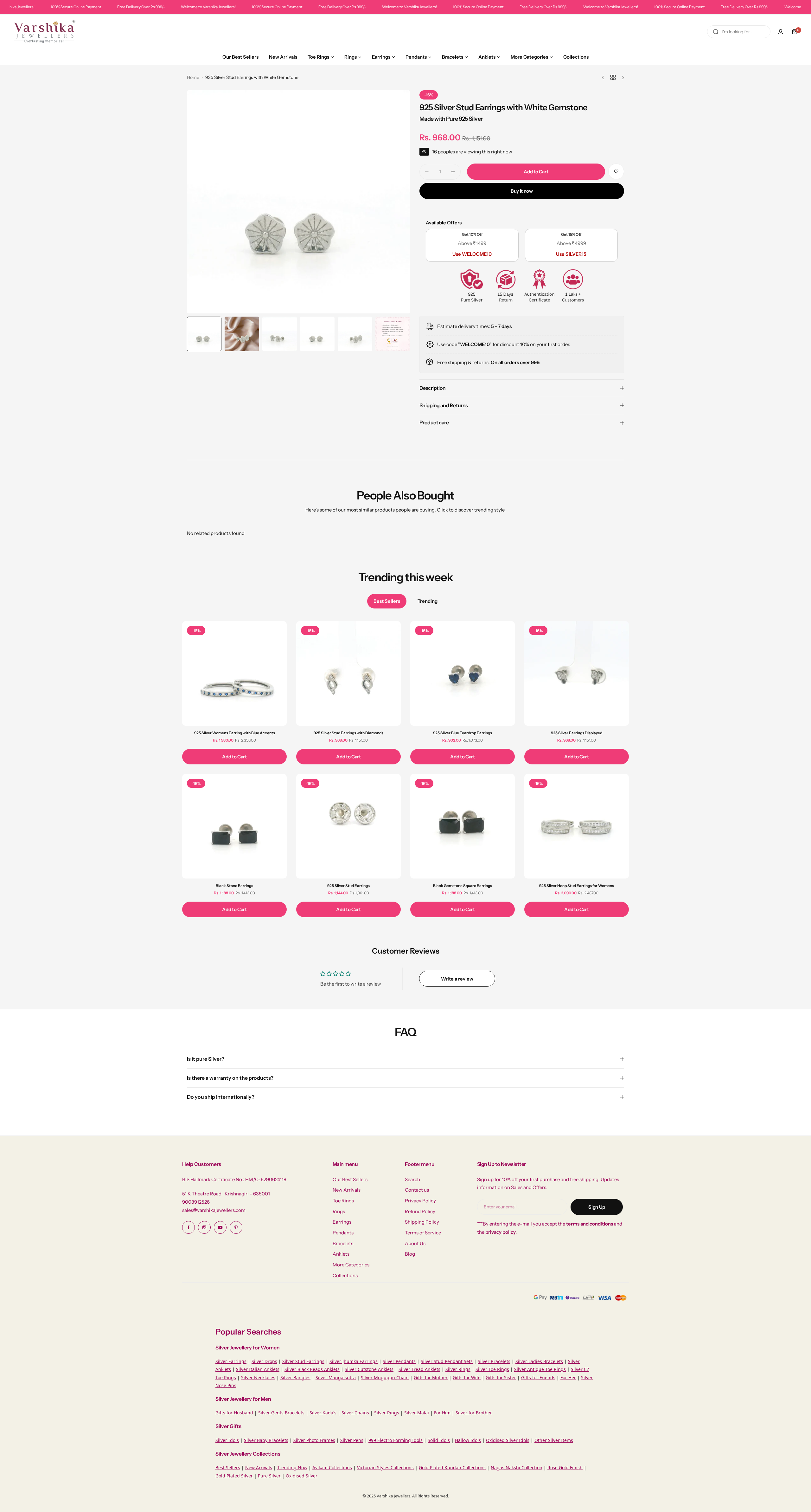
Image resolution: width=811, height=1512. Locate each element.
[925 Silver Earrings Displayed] (576, 673)
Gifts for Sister (501, 1377)
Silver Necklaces (258, 1377)
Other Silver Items (553, 1440)
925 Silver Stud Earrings (348, 885)
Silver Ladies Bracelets (539, 1361)
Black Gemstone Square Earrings (462, 885)
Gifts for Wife (467, 1377)
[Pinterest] (236, 1227)
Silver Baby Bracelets (266, 1440)
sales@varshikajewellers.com (214, 1210)
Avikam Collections (332, 1467)
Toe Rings (343, 1201)
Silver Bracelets (494, 1361)
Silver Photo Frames (314, 1440)
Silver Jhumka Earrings (353, 1361)
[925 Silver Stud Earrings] (348, 826)
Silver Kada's (323, 1413)
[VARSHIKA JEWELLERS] (44, 31)
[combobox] (738, 31)
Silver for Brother (474, 1413)
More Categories (351, 1265)
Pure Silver (269, 1476)
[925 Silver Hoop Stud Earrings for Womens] (576, 826)
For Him (442, 1413)
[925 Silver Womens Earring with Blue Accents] (234, 673)
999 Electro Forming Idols (395, 1440)
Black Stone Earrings (234, 885)
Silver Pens (351, 1440)
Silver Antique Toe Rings (540, 1369)
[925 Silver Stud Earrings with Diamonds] (348, 673)
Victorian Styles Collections (385, 1467)
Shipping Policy (422, 1222)
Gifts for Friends (538, 1377)
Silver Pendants (399, 1361)
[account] (781, 32)
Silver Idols (227, 1440)
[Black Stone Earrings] (234, 826)
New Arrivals (347, 1190)
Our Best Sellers (350, 1179)
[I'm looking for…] (716, 31)
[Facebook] (188, 1227)
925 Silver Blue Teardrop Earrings (462, 732)
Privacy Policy (420, 1201)
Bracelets (343, 1243)
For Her (568, 1377)
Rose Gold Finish (565, 1467)
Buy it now (522, 191)
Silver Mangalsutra (336, 1377)
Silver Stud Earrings (303, 1361)
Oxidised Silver (301, 1476)
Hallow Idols (468, 1440)
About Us (415, 1243)
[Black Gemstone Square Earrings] (462, 826)
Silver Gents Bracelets (281, 1413)
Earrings (342, 1222)
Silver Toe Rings (492, 1369)
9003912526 (196, 1202)
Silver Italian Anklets (257, 1369)
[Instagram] (204, 1227)
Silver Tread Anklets (419, 1369)
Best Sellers (227, 1467)
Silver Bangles (295, 1377)
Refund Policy (420, 1211)
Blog (410, 1254)
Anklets (341, 1254)
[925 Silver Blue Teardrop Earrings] (462, 673)
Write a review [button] (457, 979)
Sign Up (596, 1207)
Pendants (343, 1233)
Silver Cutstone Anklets (369, 1369)
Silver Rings (457, 1369)
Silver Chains (355, 1413)
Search (412, 1179)
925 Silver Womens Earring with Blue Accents (234, 732)
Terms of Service (423, 1233)
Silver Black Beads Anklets (312, 1369)
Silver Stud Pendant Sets (447, 1361)
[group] (298, 201)
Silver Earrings (230, 1361)
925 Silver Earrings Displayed (576, 732)
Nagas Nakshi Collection (516, 1467)
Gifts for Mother (431, 1377)
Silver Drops (264, 1361)
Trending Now (292, 1467)
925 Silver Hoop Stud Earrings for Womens (576, 885)
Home (193, 77)
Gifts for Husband (234, 1413)
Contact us (417, 1190)
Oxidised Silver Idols (507, 1440)
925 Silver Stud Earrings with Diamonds (348, 732)
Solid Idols (439, 1440)
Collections (345, 1275)
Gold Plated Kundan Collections (452, 1467)
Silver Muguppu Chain (385, 1377)
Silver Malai (416, 1413)
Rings (339, 1211)
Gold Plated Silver (234, 1476)
